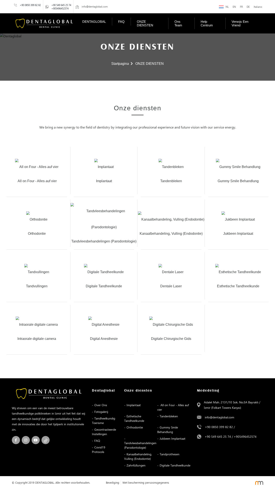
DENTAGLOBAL (94, 21)
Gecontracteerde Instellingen (104, 431)
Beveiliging (112, 482)
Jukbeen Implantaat (172, 438)
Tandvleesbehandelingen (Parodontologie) (140, 445)
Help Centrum (207, 23)
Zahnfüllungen (136, 465)
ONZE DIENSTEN (145, 23)
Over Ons (100, 405)
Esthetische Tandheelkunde (134, 418)
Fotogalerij (101, 412)
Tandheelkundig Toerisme (103, 420)
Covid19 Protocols (98, 449)
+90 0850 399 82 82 (30, 5)
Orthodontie (135, 427)
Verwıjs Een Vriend (240, 23)
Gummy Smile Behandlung (167, 429)
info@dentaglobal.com (219, 417)
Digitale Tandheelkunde (175, 465)
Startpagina (120, 63)
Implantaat (134, 405)
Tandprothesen (169, 454)
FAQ (121, 21)
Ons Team (178, 23)
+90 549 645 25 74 (61, 5)
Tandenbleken (169, 416)
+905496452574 (60, 8)
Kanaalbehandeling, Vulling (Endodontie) (138, 456)
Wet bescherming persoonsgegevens (145, 482)
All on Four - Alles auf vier (173, 407)
